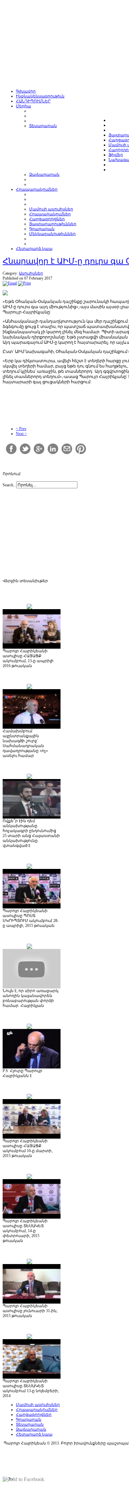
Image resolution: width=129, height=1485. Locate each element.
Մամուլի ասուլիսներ (38, 1404)
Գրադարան (28, 1419)
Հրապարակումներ (37, 1409)
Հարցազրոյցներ (34, 1414)
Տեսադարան (30, 1424)
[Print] (24, 283)
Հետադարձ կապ (34, 1434)
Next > (21, 433)
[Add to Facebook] (23, 1479)
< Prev (21, 428)
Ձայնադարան (31, 1429)
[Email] (10, 283)
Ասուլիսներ (31, 273)
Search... (9, 485)
